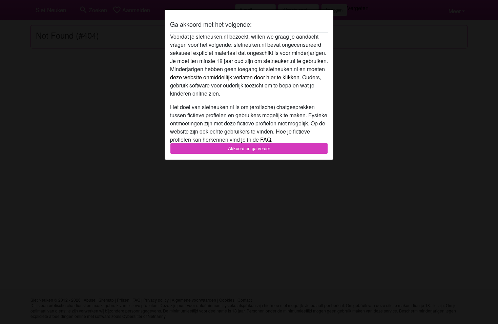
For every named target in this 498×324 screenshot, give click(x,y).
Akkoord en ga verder (249, 148)
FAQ (265, 139)
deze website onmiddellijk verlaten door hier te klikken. (235, 77)
